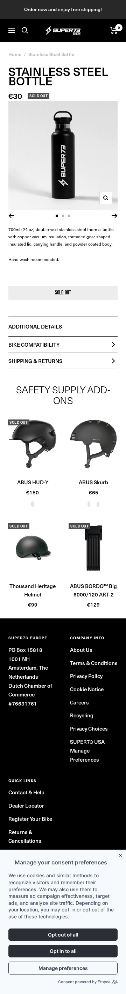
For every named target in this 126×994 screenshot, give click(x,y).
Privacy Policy (86, 675)
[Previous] (11, 215)
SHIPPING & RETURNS (35, 360)
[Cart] (114, 30)
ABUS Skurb (93, 482)
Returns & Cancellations (24, 836)
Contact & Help (26, 792)
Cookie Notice (87, 689)
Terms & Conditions (94, 662)
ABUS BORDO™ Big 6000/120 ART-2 (93, 590)
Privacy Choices (89, 728)
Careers (79, 702)
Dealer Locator (26, 805)
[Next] (115, 215)
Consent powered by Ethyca (84, 981)
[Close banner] (122, 854)
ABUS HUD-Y (32, 482)
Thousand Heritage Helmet (32, 590)
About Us (81, 649)
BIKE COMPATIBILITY (33, 344)
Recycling (81, 715)
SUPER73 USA (87, 741)
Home (14, 54)
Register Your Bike (30, 818)
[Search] (25, 30)
